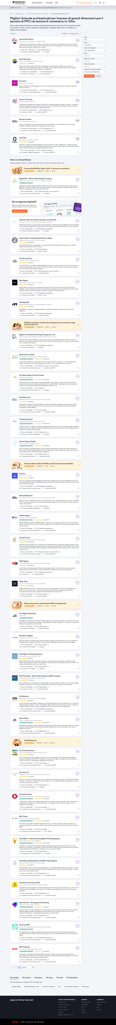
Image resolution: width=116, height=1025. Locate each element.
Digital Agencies (20, 13)
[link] (49, 3)
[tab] (14, 977)
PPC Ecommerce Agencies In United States (38, 13)
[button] (95, 3)
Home (11, 13)
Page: (24, 967)
